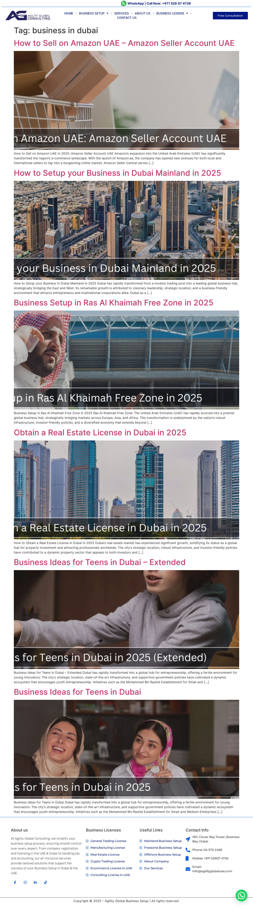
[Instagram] (25, 882)
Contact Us (127, 18)
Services (121, 13)
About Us (142, 13)
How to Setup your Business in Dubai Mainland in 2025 (117, 173)
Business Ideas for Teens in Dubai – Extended (100, 562)
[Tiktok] (46, 882)
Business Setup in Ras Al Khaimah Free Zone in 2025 (113, 302)
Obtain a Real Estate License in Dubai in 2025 (100, 432)
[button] (241, 895)
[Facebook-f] (15, 882)
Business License (170, 13)
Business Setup (92, 13)
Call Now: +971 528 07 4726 (169, 3)
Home (68, 13)
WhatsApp (135, 3)
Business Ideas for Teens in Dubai (77, 692)
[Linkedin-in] (35, 882)
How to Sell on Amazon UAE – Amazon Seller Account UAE (124, 43)
